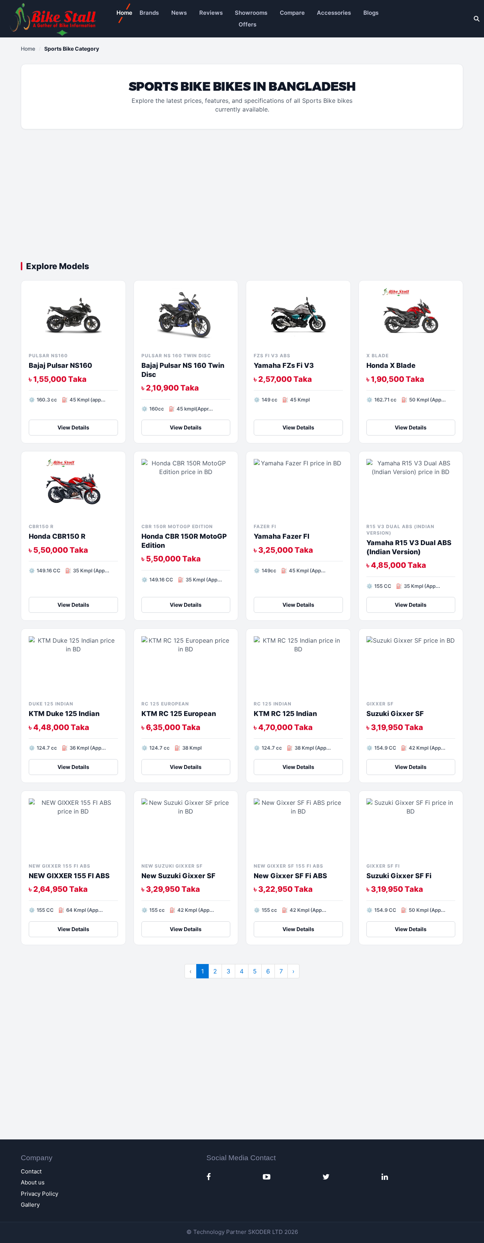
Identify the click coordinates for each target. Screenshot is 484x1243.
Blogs (371, 12)
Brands (149, 12)
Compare (292, 12)
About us (33, 1182)
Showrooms (251, 12)
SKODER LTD (265, 1231)
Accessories (334, 12)
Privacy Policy (39, 1193)
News (179, 12)
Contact (31, 1171)
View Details (73, 427)
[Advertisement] (242, 197)
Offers (247, 24)
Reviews (211, 12)
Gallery (30, 1204)
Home (124, 12)
